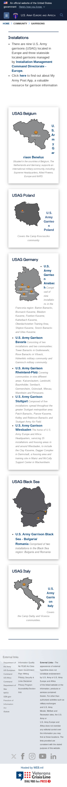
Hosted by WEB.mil (32, 767)
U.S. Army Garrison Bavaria (29, 339)
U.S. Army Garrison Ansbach (49, 276)
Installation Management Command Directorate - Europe (32, 66)
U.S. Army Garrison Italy (50, 597)
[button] (32, 7)
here (23, 75)
